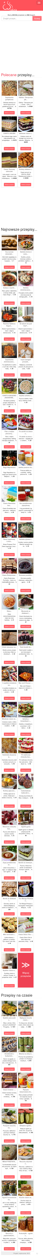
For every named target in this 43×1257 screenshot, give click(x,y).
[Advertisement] (21, 44)
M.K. (28, 1253)
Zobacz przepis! (9, 113)
